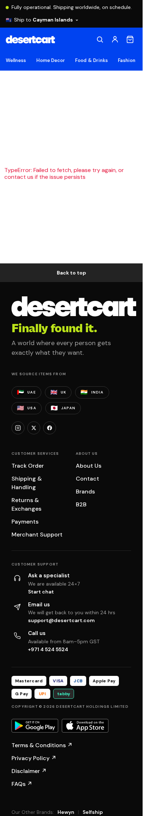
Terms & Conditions (42, 745)
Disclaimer (29, 771)
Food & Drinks (91, 60)
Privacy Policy (33, 758)
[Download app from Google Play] (34, 726)
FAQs (21, 784)
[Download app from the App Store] (85, 726)
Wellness (16, 60)
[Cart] (130, 39)
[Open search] (100, 39)
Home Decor (50, 60)
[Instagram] (17, 427)
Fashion (126, 60)
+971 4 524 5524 (48, 649)
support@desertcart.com (61, 620)
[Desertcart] (30, 39)
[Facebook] (49, 427)
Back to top (71, 272)
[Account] (115, 39)
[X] (33, 427)
